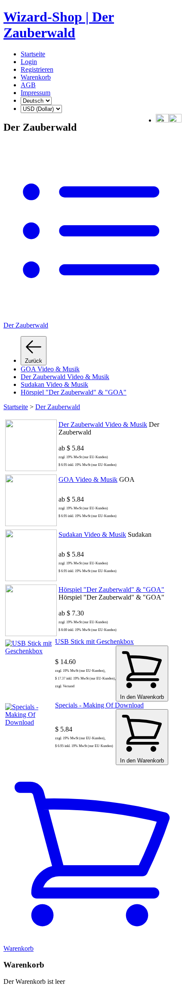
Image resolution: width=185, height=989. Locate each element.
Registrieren (37, 69)
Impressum (35, 92)
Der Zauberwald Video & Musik (65, 376)
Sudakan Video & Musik (54, 384)
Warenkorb (36, 77)
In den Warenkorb (142, 697)
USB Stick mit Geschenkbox (94, 641)
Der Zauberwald (57, 406)
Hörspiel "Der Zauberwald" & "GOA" (73, 392)
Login (29, 61)
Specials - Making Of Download (99, 705)
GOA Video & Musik (50, 369)
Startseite (33, 54)
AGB (28, 85)
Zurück (33, 361)
